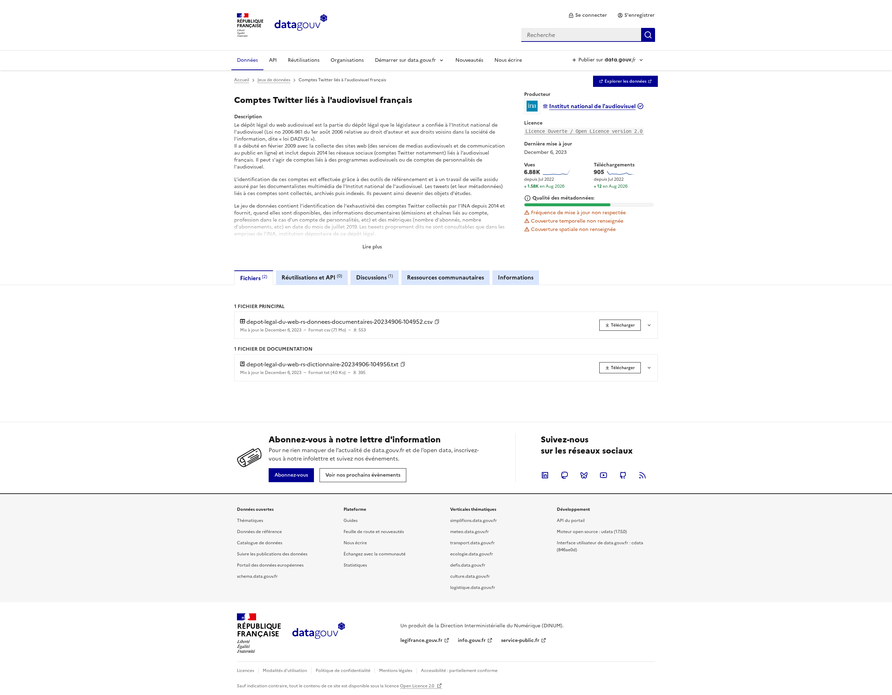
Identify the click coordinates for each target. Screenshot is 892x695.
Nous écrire (508, 60)
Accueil (241, 80)
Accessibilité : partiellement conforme (459, 670)
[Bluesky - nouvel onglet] (584, 475)
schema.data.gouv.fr (257, 576)
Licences (245, 670)
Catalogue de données (259, 543)
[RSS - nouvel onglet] (642, 475)
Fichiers (253, 278)
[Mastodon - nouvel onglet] (564, 475)
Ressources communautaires (445, 277)
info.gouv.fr (472, 640)
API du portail (571, 520)
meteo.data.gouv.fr (469, 532)
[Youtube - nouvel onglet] (603, 475)
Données (247, 60)
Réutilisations (304, 60)
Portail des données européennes (270, 565)
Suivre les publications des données (272, 554)
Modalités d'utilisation (285, 670)
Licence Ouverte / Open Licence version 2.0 (584, 131)
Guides (350, 520)
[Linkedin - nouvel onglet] (545, 475)
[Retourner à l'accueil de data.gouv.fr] (301, 24)
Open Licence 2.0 (417, 686)
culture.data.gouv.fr (470, 576)
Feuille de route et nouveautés (374, 532)
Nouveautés (469, 60)
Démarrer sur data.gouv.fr (405, 60)
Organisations (347, 60)
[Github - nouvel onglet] (623, 475)
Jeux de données (273, 80)
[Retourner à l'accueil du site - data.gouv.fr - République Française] (318, 633)
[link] (587, 15)
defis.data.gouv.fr (467, 565)
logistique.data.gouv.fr (472, 587)
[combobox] (588, 35)
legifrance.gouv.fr (421, 640)
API (273, 60)
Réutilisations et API (312, 277)
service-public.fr (520, 640)
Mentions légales (395, 670)
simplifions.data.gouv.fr (473, 520)
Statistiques (355, 565)
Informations (515, 277)
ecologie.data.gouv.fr (471, 554)
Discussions (374, 277)
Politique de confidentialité (343, 670)
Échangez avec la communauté (375, 554)
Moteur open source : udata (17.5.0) (592, 532)
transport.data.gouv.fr (472, 543)
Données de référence (259, 532)
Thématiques (250, 520)
